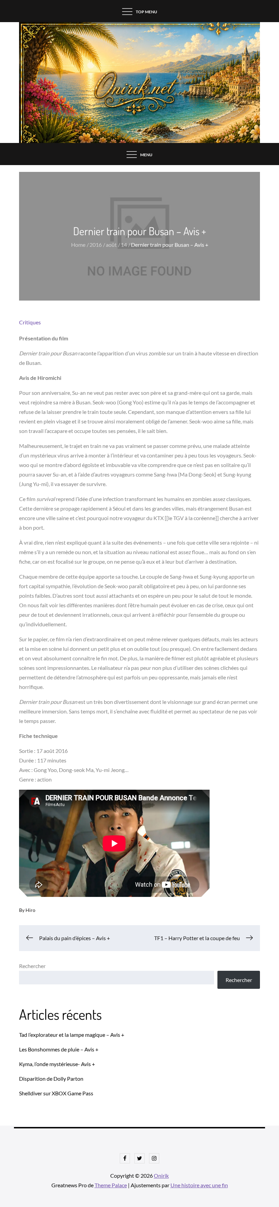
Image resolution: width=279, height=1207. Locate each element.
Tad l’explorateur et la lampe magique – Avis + (71, 1034)
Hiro (30, 910)
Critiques (30, 322)
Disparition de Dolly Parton (51, 1078)
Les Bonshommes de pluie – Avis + (58, 1049)
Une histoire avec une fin (199, 1185)
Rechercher (32, 966)
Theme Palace (111, 1185)
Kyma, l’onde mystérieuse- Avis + (57, 1064)
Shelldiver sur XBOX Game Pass (56, 1093)
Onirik (161, 1175)
